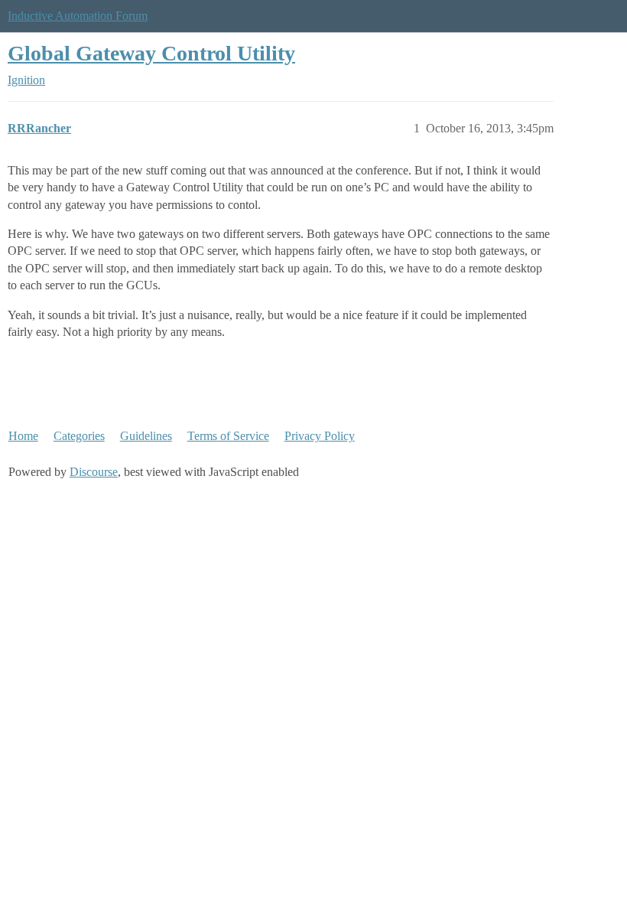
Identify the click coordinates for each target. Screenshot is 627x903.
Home (23, 435)
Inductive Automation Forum (78, 15)
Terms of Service (228, 435)
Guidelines (146, 435)
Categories (79, 435)
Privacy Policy (319, 435)
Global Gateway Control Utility (151, 53)
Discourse (94, 471)
